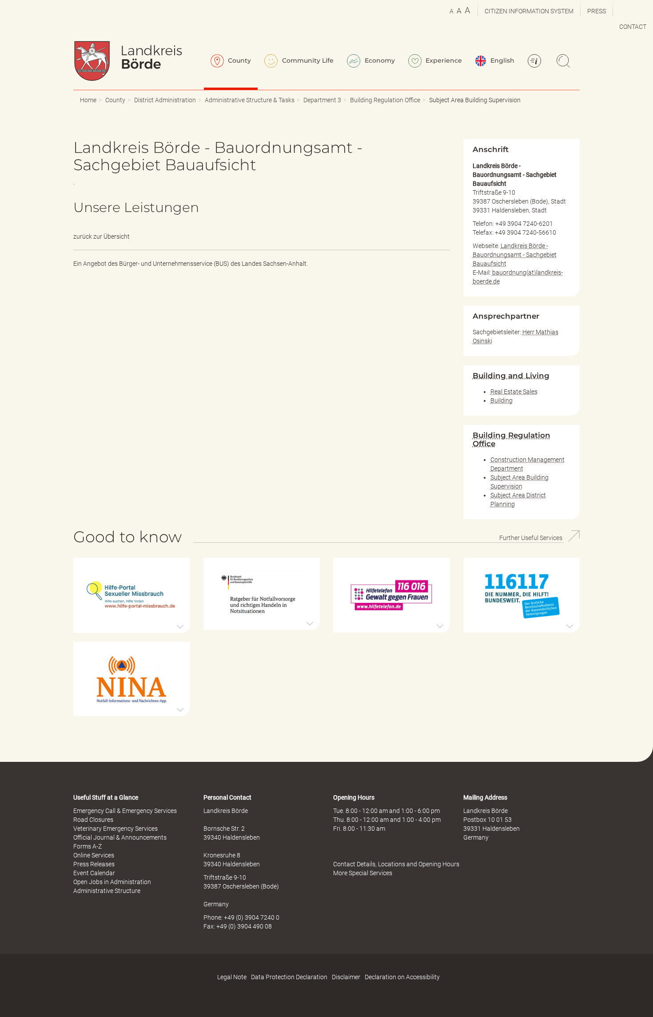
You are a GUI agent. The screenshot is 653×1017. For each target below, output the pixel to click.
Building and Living (511, 375)
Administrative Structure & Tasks (250, 100)
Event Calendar (94, 873)
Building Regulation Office (385, 100)
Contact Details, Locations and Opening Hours (396, 864)
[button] (131, 595)
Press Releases (94, 864)
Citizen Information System (529, 11)
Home (88, 100)
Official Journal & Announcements (120, 837)
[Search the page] (564, 62)
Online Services (93, 855)
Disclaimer (346, 977)
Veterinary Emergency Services (115, 828)
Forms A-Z (87, 846)
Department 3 (322, 100)
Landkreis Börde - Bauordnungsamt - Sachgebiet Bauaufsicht (515, 254)
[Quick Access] (535, 62)
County (238, 60)
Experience (443, 60)
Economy (379, 60)
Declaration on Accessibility (402, 977)
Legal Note (232, 977)
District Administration (165, 100)
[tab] (131, 595)
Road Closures (93, 819)
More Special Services (362, 873)
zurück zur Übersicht (101, 236)
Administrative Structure (106, 890)
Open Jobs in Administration (112, 881)
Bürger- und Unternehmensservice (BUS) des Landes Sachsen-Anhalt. (213, 263)
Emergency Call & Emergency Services (125, 810)
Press (596, 11)
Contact (632, 26)
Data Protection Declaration (289, 977)
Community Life (307, 60)
